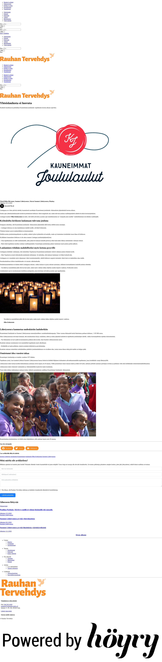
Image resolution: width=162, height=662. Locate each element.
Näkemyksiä (7, 4)
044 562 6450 (8, 604)
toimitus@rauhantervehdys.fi (9, 606)
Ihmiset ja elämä (8, 2)
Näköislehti (7, 12)
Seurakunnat (7, 7)
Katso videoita (12, 553)
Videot (6, 17)
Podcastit (6, 15)
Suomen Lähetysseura (48, 456)
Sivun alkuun (81, 535)
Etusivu (10, 542)
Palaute (6, 14)
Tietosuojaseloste (13, 573)
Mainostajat (11, 560)
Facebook (8, 448)
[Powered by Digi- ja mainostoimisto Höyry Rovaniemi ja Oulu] (81, 661)
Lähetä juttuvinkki (6, 611)
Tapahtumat (7, 9)
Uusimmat (11, 543)
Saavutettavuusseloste (14, 575)
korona (2, 456)
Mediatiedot (7, 19)
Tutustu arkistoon (13, 568)
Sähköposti (33, 448)
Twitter (21, 448)
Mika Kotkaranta (37, 456)
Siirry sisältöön (4, 33)
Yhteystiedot (7, 20)
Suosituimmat (12, 545)
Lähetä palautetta (8, 495)
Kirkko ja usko (8, 5)
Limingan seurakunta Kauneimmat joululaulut (18, 456)
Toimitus (10, 558)
